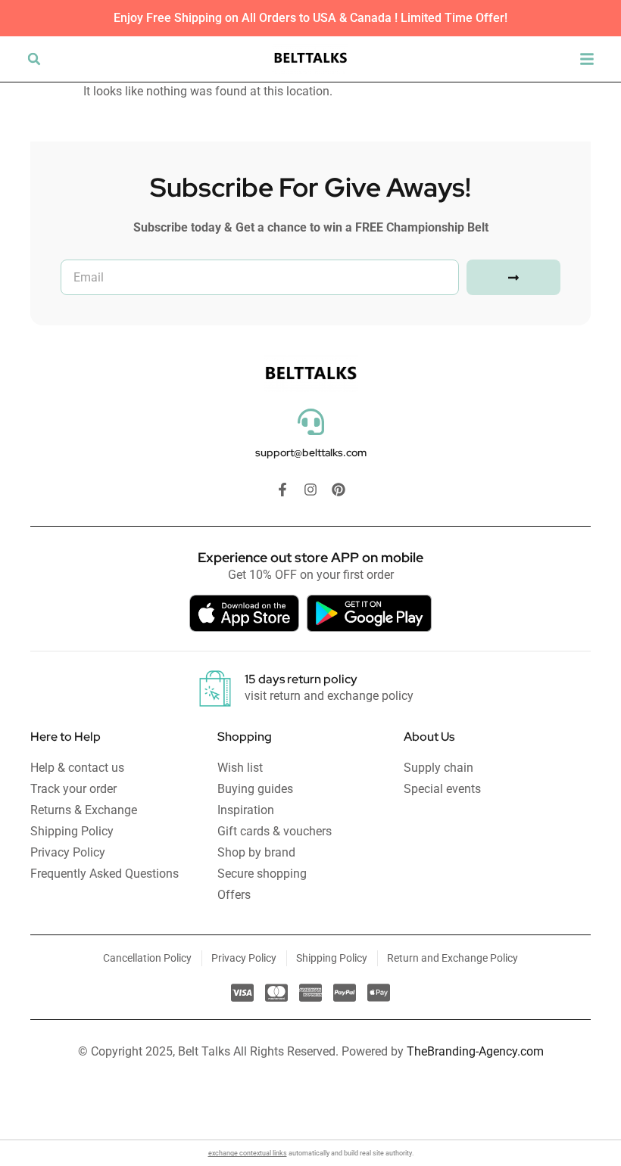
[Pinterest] (338, 489)
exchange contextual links (247, 1153)
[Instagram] (310, 489)
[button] (34, 59)
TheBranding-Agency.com (475, 1051)
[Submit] (513, 277)
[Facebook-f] (282, 489)
